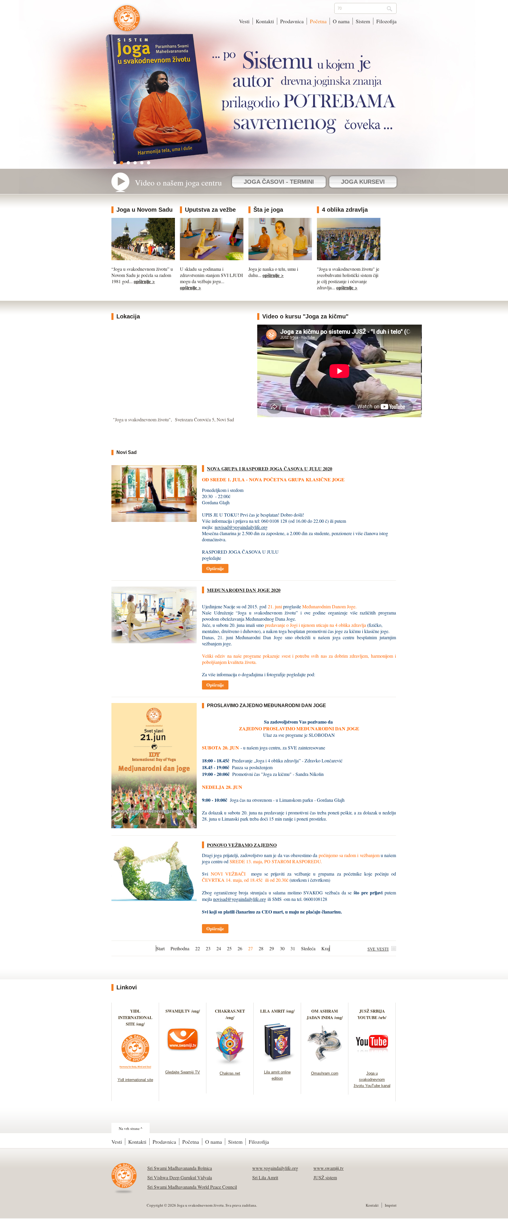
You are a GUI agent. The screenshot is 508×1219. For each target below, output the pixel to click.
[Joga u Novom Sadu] (143, 258)
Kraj (325, 948)
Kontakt (372, 1205)
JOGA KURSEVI (363, 181)
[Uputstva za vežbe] (211, 258)
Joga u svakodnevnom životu (126, 21)
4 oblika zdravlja (345, 209)
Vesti (244, 21)
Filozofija (386, 21)
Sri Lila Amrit (265, 1177)
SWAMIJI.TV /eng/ (183, 1011)
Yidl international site (135, 1080)
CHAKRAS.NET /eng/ (230, 1014)
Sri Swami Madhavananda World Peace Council (192, 1187)
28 (261, 948)
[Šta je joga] (280, 258)
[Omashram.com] (324, 1064)
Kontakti (265, 21)
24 (218, 948)
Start (160, 948)
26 (240, 948)
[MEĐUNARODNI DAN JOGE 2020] (154, 641)
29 (271, 948)
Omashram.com (324, 1073)
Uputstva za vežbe (210, 209)
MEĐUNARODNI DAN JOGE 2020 (243, 590)
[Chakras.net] (230, 1064)
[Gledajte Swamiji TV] (182, 1062)
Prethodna (180, 948)
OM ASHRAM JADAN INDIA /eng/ (325, 1014)
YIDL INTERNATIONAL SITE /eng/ (135, 1017)
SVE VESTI (378, 949)
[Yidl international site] (135, 1070)
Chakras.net (230, 1073)
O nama (341, 21)
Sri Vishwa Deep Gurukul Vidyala (179, 1177)
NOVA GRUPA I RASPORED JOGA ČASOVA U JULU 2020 (269, 468)
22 (197, 948)
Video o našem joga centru (178, 182)
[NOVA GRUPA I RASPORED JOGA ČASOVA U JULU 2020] (154, 520)
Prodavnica (292, 21)
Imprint (391, 1205)
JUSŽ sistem (325, 1177)
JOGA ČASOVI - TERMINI (279, 181)
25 (229, 948)
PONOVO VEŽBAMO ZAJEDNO (242, 844)
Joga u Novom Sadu (144, 209)
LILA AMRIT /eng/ (277, 1011)
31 (292, 948)
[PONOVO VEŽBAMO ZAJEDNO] (154, 899)
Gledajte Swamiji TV (182, 1072)
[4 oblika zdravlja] (348, 258)
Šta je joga (268, 209)
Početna (318, 21)
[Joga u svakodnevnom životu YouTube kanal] (372, 1064)
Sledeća (308, 948)
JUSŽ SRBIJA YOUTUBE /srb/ (371, 1014)
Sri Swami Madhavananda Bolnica (179, 1168)
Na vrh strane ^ (130, 1128)
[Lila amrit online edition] (277, 1062)
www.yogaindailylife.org (275, 1168)
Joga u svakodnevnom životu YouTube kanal (372, 1079)
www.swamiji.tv (328, 1168)
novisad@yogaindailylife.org (241, 527)
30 (282, 948)
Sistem (363, 21)
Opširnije (215, 568)
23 (208, 948)
